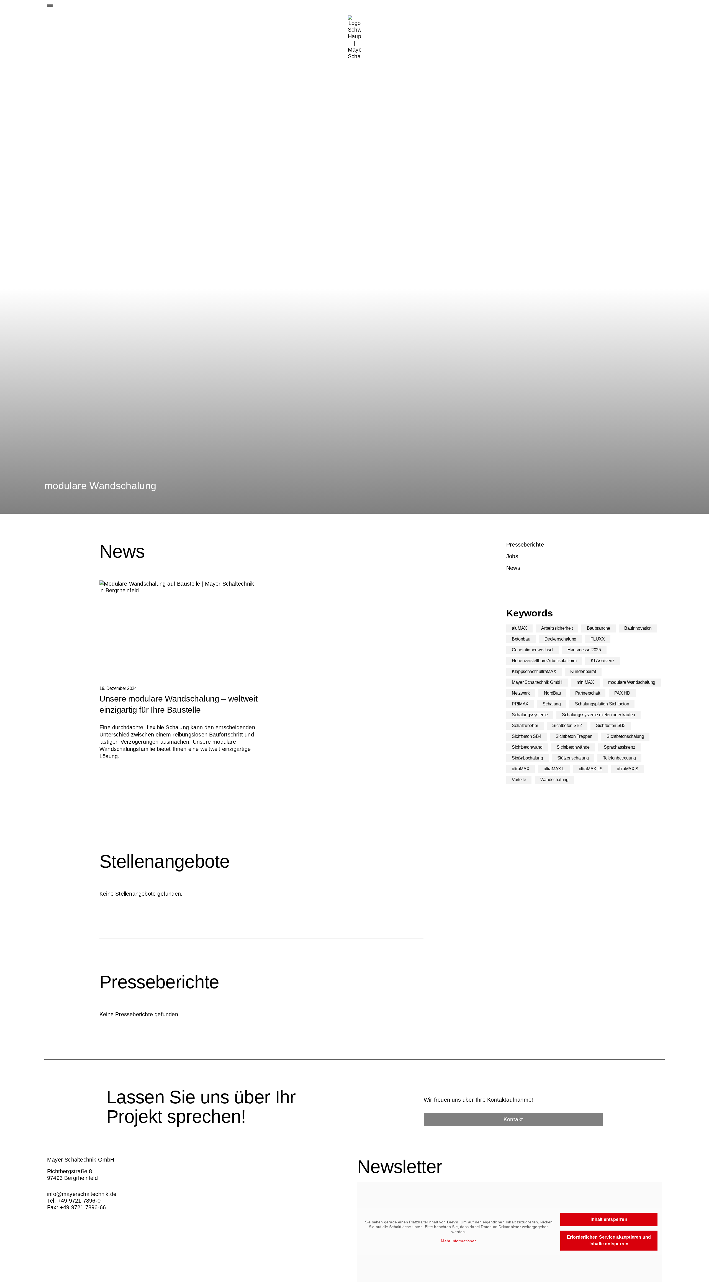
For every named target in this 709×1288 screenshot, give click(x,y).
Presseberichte (525, 545)
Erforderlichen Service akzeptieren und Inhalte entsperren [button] (609, 1240)
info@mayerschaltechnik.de (81, 1194)
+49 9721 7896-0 (79, 1201)
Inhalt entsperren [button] (608, 1219)
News (513, 568)
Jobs (512, 556)
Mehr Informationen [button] (459, 1241)
